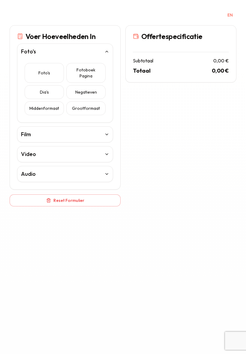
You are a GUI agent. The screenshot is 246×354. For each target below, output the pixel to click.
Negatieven (86, 92)
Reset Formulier (68, 200)
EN (230, 15)
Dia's (44, 92)
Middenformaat (44, 108)
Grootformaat (86, 108)
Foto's (44, 73)
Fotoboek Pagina (85, 73)
